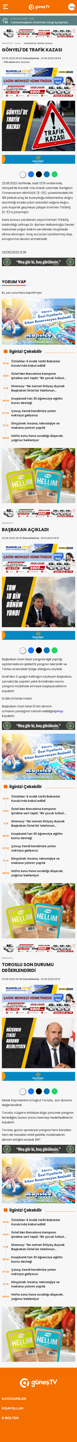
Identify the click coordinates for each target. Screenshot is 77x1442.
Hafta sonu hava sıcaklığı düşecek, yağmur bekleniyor (37, 438)
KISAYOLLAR (12, 1408)
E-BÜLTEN (10, 1418)
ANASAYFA (7, 43)
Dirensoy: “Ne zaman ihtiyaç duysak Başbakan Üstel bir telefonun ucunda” (38, 388)
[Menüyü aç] (6, 7)
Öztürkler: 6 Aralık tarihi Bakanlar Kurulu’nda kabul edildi (35, 363)
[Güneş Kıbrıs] (39, 7)
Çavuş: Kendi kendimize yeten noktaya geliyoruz (33, 413)
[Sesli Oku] (22, 174)
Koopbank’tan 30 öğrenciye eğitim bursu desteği (37, 401)
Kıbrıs (18, 43)
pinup (59, 711)
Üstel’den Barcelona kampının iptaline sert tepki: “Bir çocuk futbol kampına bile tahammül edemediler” (39, 376)
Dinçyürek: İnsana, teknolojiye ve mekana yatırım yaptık (35, 425)
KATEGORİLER (14, 1399)
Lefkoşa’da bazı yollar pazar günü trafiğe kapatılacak (39, 22)
